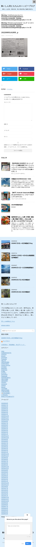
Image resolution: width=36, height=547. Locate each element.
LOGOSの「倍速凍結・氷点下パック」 (13, 344)
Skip (23, 543)
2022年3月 (4, 479)
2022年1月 (4, 481)
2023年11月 (5, 456)
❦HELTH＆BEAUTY (7, 396)
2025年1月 (4, 434)
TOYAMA (4, 388)
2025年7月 (4, 423)
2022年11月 (5, 468)
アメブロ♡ (6, 341)
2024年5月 (4, 447)
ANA (2, 351)
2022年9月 (4, 470)
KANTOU (4, 370)
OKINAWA (4, 381)
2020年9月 (4, 503)
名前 (6, 124)
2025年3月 (4, 430)
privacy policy (5, 325)
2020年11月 (5, 499)
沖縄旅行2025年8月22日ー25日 (21, 179)
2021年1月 (4, 495)
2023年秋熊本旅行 (17, 205)
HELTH (3, 360)
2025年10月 (5, 419)
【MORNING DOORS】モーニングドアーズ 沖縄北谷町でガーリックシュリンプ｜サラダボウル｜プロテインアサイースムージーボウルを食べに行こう (22, 167)
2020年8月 (4, 504)
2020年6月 (4, 508)
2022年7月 (4, 474)
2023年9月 (4, 457)
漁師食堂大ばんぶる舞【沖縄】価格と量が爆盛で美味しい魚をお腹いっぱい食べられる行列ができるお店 (22, 219)
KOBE (3, 371)
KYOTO (3, 373)
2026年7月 (4, 405)
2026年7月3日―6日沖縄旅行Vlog (22, 243)
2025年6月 (4, 425)
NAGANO (4, 374)
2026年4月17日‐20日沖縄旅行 (20, 280)
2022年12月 (5, 466)
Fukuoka (4, 359)
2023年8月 (4, 459)
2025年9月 (4, 421)
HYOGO (3, 367)
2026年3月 (4, 412)
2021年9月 (4, 486)
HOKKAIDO (5, 363)
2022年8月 (4, 472)
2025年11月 (5, 418)
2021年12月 (5, 483)
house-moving (5, 365)
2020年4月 (4, 512)
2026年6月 (4, 407)
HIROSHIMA (5, 362)
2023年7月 (4, 461)
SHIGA (3, 385)
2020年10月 (5, 501)
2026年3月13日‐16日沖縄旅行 (20, 292)
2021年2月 (4, 494)
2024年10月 (5, 437)
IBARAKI (4, 368)
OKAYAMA (4, 379)
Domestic (4, 357)
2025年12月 (5, 416)
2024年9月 (4, 439)
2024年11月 (5, 436)
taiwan (3, 387)
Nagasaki (4, 376)
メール (6, 130)
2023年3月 (4, 465)
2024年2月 (4, 450)
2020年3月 (4, 513)
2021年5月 (4, 490)
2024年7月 (4, 443)
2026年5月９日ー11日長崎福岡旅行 (22, 267)
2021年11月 (5, 485)
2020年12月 (5, 497)
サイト (6, 136)
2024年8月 (4, 441)
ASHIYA (3, 354)
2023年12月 (5, 454)
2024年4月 (4, 448)
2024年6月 (4, 445)
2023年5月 (4, 463)
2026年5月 (4, 408)
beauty (3, 356)
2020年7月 (4, 506)
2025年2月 (4, 432)
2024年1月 (4, 452)
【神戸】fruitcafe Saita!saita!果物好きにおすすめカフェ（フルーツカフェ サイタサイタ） (22, 194)
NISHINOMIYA (5, 377)
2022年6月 (4, 475)
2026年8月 (4, 403)
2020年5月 (4, 510)
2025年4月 (4, 428)
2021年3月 (4, 492)
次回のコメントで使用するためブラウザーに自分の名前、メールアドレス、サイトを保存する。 (18, 146)
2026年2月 (4, 414)
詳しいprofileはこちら (8, 321)
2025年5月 (4, 427)
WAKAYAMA (5, 390)
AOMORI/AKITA (6, 353)
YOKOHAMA (5, 391)
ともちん (9, 89)
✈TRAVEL (4, 395)
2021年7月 (4, 488)
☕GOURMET (5, 393)
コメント (7, 102)
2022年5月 (4, 477)
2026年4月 (4, 410)
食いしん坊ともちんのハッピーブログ (18, 6)
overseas (4, 384)
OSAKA (3, 382)
